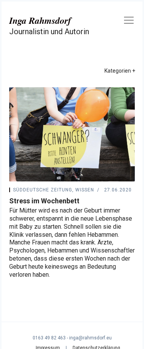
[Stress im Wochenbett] (72, 134)
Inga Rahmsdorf (40, 20)
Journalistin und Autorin (49, 31)
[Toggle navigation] (128, 21)
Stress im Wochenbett (44, 201)
